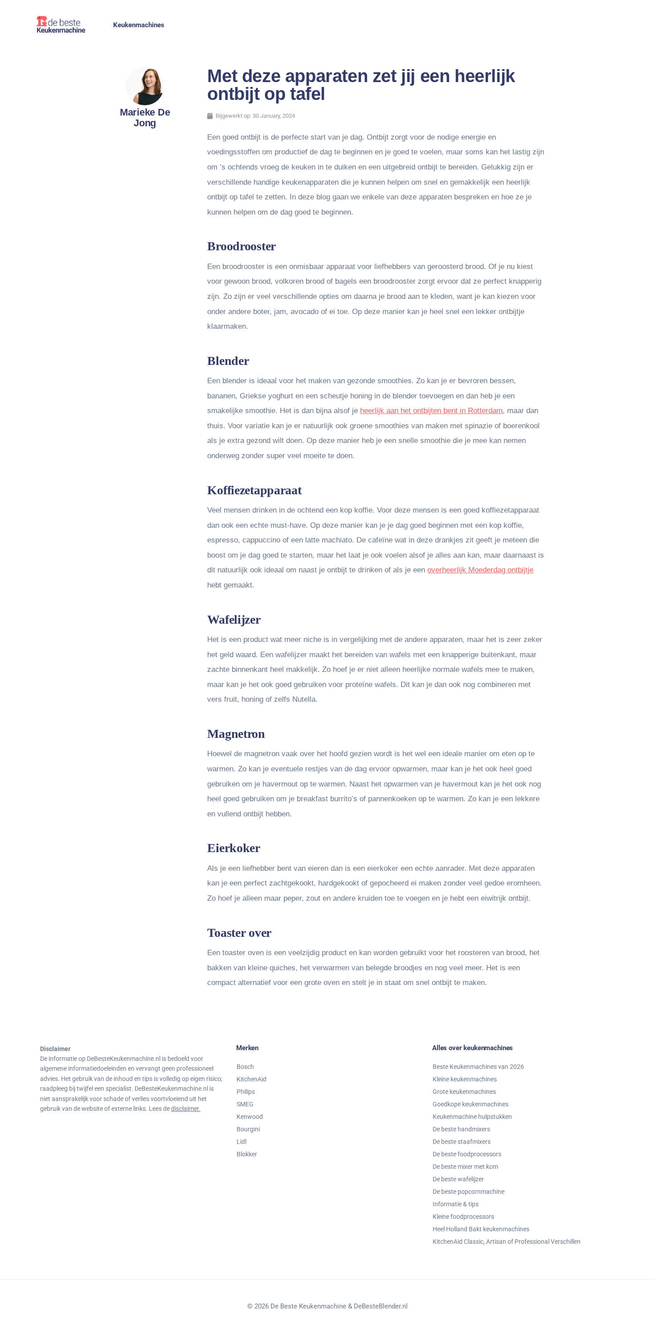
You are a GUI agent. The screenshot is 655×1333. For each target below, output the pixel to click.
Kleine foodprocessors (463, 1216)
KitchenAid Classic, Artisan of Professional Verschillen (507, 1241)
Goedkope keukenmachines (470, 1104)
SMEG (245, 1104)
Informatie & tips (456, 1204)
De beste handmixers (461, 1129)
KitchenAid (251, 1079)
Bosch (245, 1066)
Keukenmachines (138, 25)
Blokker (247, 1154)
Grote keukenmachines (464, 1091)
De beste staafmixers (462, 1141)
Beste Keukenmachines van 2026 (478, 1066)
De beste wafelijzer (458, 1179)
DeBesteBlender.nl (381, 1306)
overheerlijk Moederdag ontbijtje (480, 570)
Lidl (241, 1141)
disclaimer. (186, 1108)
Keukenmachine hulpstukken (472, 1116)
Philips (246, 1091)
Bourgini (248, 1129)
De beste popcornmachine (468, 1191)
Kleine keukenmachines (465, 1079)
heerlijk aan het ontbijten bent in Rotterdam (431, 410)
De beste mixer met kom (465, 1166)
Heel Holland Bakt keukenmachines (481, 1229)
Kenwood (250, 1116)
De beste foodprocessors (467, 1154)
